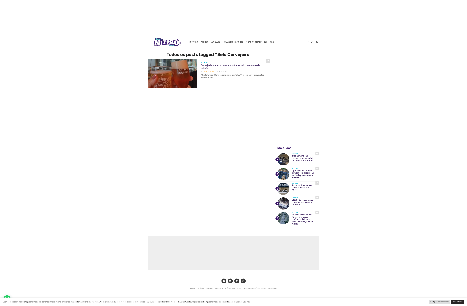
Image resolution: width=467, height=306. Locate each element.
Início (192, 288)
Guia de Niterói (209, 71)
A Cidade (215, 42)
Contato (219, 288)
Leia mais (246, 302)
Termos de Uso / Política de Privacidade (260, 288)
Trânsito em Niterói (256, 42)
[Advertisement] (233, 20)
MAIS (271, 42)
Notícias (193, 42)
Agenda (204, 42)
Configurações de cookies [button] (439, 302)
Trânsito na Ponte (233, 42)
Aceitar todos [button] (458, 302)
